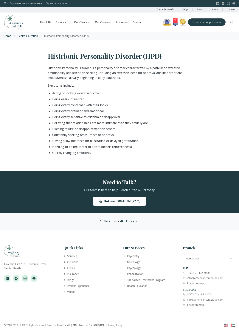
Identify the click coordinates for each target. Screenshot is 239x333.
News (215, 9)
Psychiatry (133, 256)
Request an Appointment (207, 22)
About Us (45, 22)
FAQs (185, 9)
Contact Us (140, 22)
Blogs (70, 280)
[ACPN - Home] (14, 22)
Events (200, 9)
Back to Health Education (122, 221)
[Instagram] (228, 3)
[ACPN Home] (12, 253)
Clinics (71, 268)
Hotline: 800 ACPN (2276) (122, 201)
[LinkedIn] (217, 3)
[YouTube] (233, 3)
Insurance (122, 22)
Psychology (134, 268)
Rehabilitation (135, 274)
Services (61, 22)
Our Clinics (80, 22)
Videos (71, 292)
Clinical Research (165, 9)
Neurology (133, 262)
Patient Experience (78, 286)
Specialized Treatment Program (146, 280)
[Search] (231, 22)
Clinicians (72, 262)
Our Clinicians (103, 22)
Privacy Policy (115, 325)
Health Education (27, 36)
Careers (231, 9)
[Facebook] (223, 3)
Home (7, 36)
